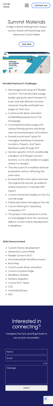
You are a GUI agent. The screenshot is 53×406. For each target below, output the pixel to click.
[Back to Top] (45, 398)
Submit (26, 388)
